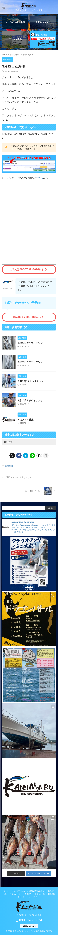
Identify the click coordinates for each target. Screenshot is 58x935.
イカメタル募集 (26, 419)
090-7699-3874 (30, 920)
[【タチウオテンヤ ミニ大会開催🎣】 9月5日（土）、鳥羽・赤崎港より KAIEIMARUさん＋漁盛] (29, 563)
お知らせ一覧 (40, 894)
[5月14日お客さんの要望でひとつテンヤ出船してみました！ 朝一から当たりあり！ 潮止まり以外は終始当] (29, 842)
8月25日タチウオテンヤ (30, 400)
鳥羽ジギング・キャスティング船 (29, 915)
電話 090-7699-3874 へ (27, 317)
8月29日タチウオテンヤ (30, 343)
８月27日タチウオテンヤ (30, 381)
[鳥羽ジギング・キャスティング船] (29, 6)
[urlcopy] (46, 455)
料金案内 (28, 894)
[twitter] (12, 455)
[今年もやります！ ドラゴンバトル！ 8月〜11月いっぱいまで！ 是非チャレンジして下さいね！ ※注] (29, 619)
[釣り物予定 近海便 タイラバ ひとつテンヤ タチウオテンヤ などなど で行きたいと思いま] (29, 786)
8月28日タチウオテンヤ (30, 362)
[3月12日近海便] (25, 455)
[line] (32, 455)
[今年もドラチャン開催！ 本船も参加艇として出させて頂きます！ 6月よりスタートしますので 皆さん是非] (29, 675)
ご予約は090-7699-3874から (27, 269)
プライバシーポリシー (31, 897)
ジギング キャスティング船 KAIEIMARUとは (28, 891)
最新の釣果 (9, 466)
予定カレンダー (15, 894)
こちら (39, 178)
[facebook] (19, 455)
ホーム (6, 891)
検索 (50, 508)
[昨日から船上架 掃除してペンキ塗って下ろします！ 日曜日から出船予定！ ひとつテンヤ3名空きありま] (29, 730)
